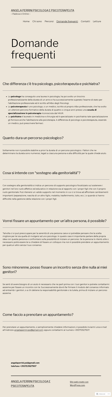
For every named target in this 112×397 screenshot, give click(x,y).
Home (26, 21)
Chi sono (37, 21)
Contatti (85, 21)
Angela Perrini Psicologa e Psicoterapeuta (42, 10)
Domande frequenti (67, 21)
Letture (97, 21)
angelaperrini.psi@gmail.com (28, 330)
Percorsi (49, 21)
